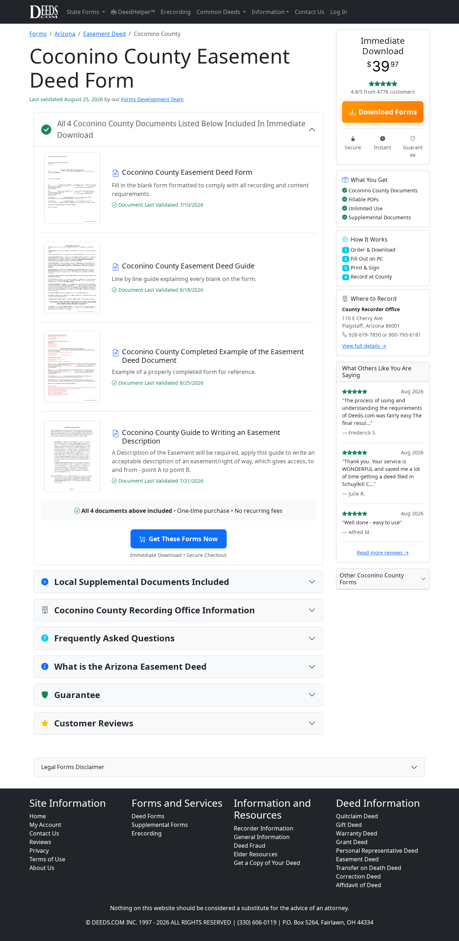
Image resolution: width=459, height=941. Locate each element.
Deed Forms (148, 816)
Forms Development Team (152, 99)
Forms (38, 34)
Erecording (176, 12)
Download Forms (388, 112)
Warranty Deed (356, 833)
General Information (262, 837)
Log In (338, 12)
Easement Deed (104, 34)
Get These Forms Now (183, 538)
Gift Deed (349, 825)
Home (37, 816)
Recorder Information (263, 828)
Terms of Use (47, 859)
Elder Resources (256, 854)
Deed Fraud (249, 845)
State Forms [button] (84, 12)
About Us (42, 868)
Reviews (40, 842)
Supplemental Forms (160, 825)
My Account (45, 825)
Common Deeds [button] (219, 12)
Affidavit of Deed (358, 885)
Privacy (39, 851)
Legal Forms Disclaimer (72, 767)
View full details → (364, 345)
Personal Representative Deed (377, 851)
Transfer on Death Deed (368, 868)
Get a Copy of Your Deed (267, 863)
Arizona (65, 34)
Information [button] (268, 12)
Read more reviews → (383, 552)
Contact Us (310, 12)
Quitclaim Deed (357, 816)
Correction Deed (358, 876)
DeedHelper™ (136, 12)
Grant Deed (352, 842)
